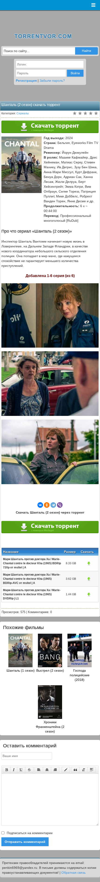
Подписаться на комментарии (29, 833)
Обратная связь (73, 872)
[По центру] (47, 770)
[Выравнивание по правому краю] (55, 770)
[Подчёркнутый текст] (21, 770)
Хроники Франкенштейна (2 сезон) (50, 726)
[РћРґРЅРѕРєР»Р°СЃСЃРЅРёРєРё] (47, 505)
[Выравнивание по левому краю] (39, 770)
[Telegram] (53, 505)
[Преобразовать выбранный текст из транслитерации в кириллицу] (83, 770)
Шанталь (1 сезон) (21, 670)
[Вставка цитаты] (75, 770)
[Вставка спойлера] (91, 770)
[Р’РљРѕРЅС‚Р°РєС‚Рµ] (40, 505)
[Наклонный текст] (13, 770)
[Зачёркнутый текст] (29, 770)
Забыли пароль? (52, 80)
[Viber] (60, 505)
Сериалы (23, 113)
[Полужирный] (6, 770)
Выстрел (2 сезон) (50, 670)
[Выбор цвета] (66, 770)
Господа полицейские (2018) (80, 675)
